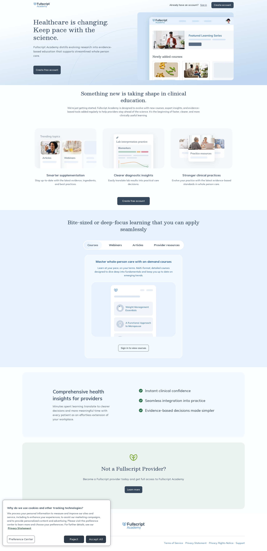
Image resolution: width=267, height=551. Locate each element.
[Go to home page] (41, 5)
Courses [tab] (92, 245)
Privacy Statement (196, 543)
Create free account (47, 69)
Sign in (203, 5)
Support (240, 543)
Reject (74, 539)
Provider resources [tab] (167, 245)
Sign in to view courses (133, 348)
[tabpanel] (133, 306)
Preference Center (21, 539)
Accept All (96, 539)
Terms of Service (173, 543)
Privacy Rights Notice (221, 543)
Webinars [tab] (115, 245)
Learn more (133, 489)
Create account (222, 5)
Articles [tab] (138, 245)
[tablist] (133, 245)
